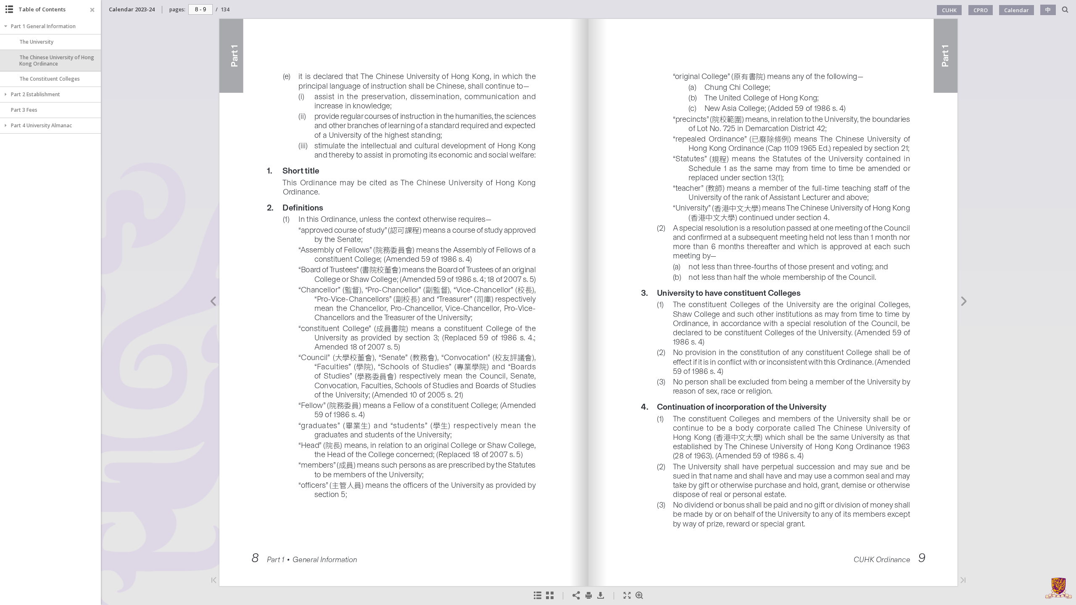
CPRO (980, 10)
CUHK (949, 10)
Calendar (1016, 10)
